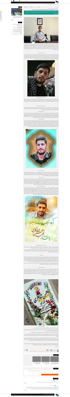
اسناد (46, 2)
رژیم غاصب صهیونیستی (35, 351)
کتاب (44, 2)
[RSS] (0, 19)
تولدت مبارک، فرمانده (19, 26)
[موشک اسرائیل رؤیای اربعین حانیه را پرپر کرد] (45, 359)
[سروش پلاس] (0, 13)
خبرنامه (23, 394)
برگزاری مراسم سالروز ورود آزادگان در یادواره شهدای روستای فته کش (17, 24)
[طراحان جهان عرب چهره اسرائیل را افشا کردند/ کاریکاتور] (54, 359)
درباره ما (31, 394)
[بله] (0, 15)
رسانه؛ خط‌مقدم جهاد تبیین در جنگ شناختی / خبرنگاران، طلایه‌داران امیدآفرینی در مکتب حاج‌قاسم (17, 32)
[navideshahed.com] (57, 1)
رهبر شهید (32, 2)
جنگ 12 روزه (40, 351)
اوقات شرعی (14, 394)
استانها (34, 2)
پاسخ (57, 383)
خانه (53, 2)
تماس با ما (28, 394)
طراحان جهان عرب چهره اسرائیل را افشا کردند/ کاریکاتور (54, 363)
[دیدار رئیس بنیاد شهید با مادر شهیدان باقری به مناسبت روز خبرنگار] (16, 11)
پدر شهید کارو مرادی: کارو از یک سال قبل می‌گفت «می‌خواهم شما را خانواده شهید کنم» (17, 29)
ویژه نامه (39, 2)
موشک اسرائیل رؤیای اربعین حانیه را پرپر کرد (46, 363)
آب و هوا (18, 394)
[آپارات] (0, 11)
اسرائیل (31, 351)
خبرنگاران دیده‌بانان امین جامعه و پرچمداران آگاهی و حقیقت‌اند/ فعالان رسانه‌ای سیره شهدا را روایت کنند (46, 4)
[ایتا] (0, 14)
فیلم (48, 2)
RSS (11, 394)
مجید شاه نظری (47, 351)
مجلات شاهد (42, 2)
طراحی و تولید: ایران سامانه (13, 396)
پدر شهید (43, 351)
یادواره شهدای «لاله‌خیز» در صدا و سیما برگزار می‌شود (36, 363)
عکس (50, 2)
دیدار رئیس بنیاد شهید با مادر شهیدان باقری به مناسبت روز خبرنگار (17, 17)
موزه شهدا (29, 2)
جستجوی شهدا (25, 2)
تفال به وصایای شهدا (20, 2)
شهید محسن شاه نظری (52, 351)
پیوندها (20, 394)
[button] (11, 19)
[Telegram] (0, 18)
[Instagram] (0, 17)
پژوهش (36, 2)
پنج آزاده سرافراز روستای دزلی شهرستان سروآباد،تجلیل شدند (17, 27)
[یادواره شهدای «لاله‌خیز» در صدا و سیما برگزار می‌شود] (36, 359)
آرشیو (25, 394)
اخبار (51, 2)
